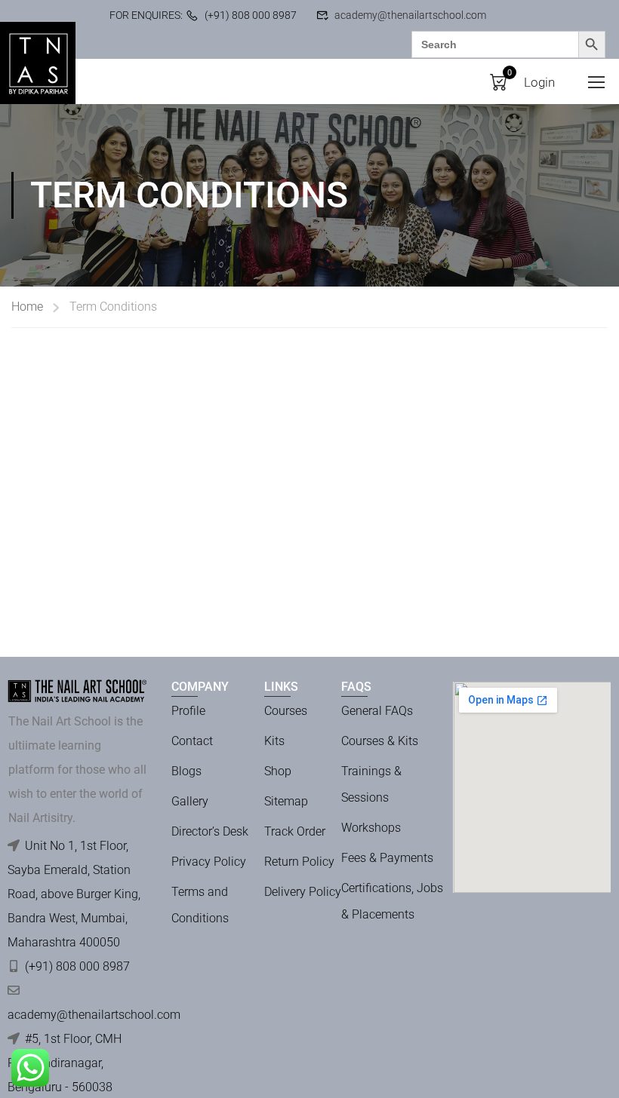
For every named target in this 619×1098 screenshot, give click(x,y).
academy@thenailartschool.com (410, 15)
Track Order (294, 831)
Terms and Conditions (200, 905)
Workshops (371, 827)
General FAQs (377, 711)
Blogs (186, 771)
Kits (274, 741)
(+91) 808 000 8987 (251, 15)
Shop (277, 771)
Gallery (189, 801)
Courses (285, 711)
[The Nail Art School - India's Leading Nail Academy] (37, 63)
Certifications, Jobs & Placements (392, 901)
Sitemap (286, 801)
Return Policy (299, 861)
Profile (188, 711)
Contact (192, 741)
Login (539, 82)
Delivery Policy (302, 892)
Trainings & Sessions (371, 784)
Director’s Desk (209, 831)
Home (27, 306)
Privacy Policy (208, 861)
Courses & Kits (379, 741)
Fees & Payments (387, 858)
